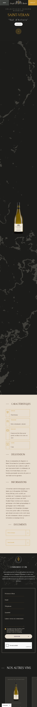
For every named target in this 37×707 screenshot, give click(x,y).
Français (5, 705)
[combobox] (6, 705)
